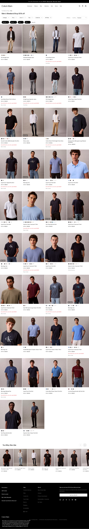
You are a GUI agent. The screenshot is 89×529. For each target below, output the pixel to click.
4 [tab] (13, 52)
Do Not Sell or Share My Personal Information (48, 519)
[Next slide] (84, 445)
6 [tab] (38, 52)
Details (56, 1)
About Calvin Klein (42, 490)
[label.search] (79, 6)
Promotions (4, 487)
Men (54, 1)
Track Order (26, 499)
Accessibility (26, 508)
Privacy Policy (19, 526)
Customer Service (27, 490)
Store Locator (5, 494)
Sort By (74, 17)
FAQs (24, 493)
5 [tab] (15, 52)
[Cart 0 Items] (85, 6)
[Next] (20, 39)
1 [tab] (6, 52)
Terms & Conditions (63, 519)
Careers (39, 493)
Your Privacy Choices (7, 526)
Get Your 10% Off (73, 495)
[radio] (1, 55)
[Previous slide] (80, 445)
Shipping (25, 505)
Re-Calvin (40, 502)
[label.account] (82, 6)
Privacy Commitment (42, 496)
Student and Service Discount (9, 500)
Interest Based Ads (34, 519)
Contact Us (25, 496)
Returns (25, 502)
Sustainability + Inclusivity (43, 499)
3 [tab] (11, 52)
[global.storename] (7, 6)
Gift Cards (4, 490)
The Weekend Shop (5, 10)
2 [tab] (9, 52)
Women (50, 1)
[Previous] (2, 39)
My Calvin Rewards (6, 497)
